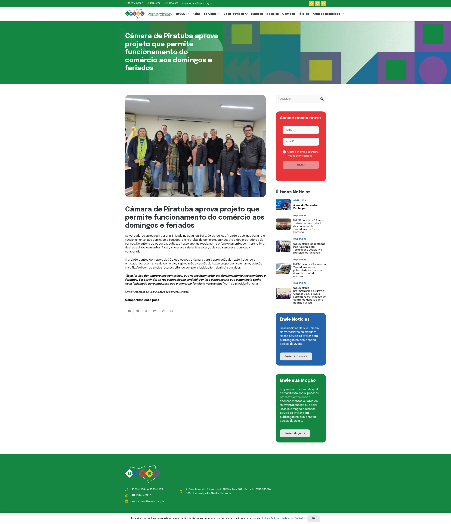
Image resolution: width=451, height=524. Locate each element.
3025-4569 (156, 489)
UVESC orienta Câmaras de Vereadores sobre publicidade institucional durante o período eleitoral (309, 270)
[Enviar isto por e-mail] (129, 311)
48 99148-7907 (141, 495)
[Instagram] (317, 3)
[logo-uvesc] (148, 14)
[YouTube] (323, 3)
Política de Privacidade (300, 156)
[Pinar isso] (163, 311)
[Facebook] (311, 3)
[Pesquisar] (322, 99)
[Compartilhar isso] (138, 311)
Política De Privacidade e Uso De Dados (284, 518)
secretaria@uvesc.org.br (148, 501)
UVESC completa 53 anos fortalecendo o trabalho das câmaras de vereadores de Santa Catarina (308, 226)
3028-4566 (138, 489)
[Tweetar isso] (146, 311)
